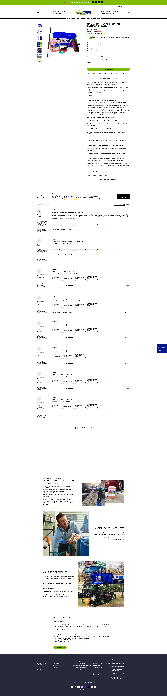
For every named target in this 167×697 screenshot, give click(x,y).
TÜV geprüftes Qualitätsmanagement (80, 667)
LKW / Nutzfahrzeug (58, 13)
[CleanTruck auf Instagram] (112, 678)
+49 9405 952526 (40, 669)
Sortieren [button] (39, 204)
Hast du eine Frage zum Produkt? (108, 179)
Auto (63, 11)
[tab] (119, 205)
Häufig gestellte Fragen (78, 671)
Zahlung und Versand (97, 667)
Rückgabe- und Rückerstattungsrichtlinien (101, 663)
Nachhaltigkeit (56, 665)
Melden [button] (69, 229)
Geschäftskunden (108, 13)
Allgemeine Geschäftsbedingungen (100, 661)
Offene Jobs (55, 667)
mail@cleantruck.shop (41, 667)
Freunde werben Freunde (78, 669)
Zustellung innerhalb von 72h (79, 663)
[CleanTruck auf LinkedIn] (120, 678)
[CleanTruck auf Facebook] (115, 678)
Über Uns (115, 11)
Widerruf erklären (96, 674)
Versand (97, 33)
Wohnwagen (56, 11)
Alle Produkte (56, 663)
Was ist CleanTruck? (57, 661)
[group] (44, 196)
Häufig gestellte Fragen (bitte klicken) (108, 78)
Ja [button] (66, 229)
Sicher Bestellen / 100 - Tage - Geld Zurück (82, 665)
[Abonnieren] (124, 674)
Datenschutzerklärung (97, 665)
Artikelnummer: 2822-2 (60, 647)
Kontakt (38, 660)
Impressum (95, 669)
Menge (89, 62)
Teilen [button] (72, 229)
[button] (108, 29)
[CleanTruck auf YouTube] (117, 678)
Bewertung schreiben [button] (123, 196)
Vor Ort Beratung (76, 661)
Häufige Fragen (104, 11)
